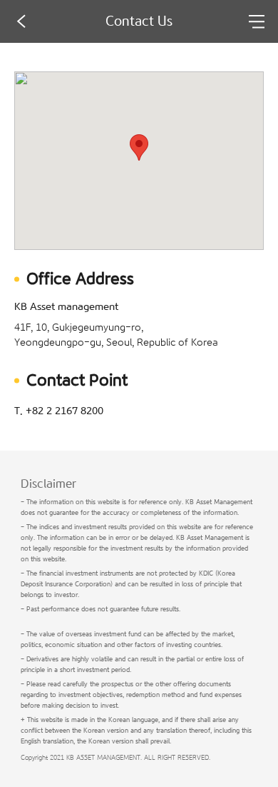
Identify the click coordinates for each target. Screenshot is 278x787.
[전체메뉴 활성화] (256, 21)
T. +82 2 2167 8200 (58, 411)
